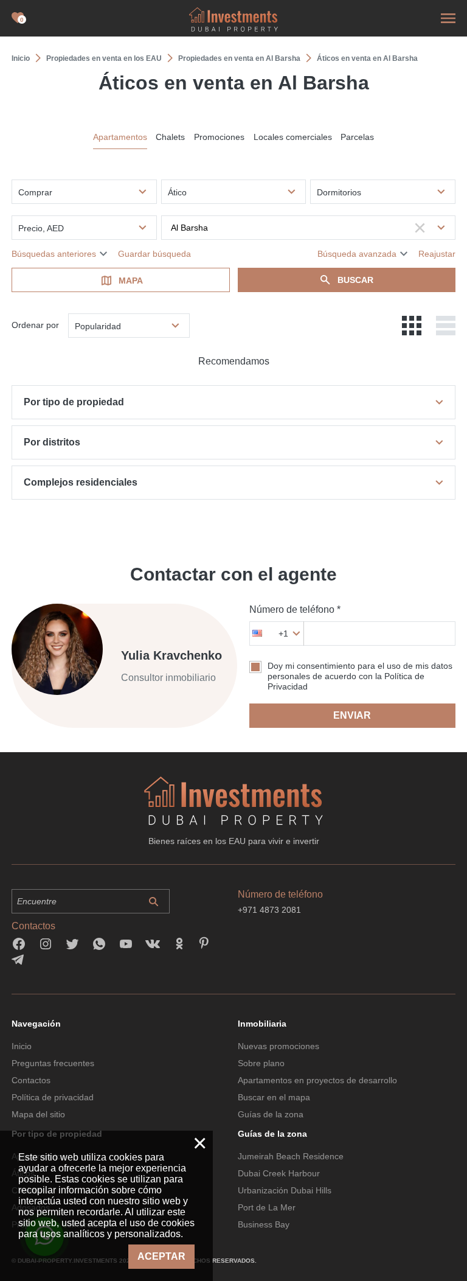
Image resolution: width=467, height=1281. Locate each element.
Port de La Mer (267, 1207)
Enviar (352, 715)
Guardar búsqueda (154, 254)
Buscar (355, 280)
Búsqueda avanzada (356, 254)
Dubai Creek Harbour (279, 1173)
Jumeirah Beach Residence (291, 1156)
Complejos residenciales (80, 482)
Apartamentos (120, 137)
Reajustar (436, 254)
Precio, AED (41, 228)
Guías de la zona (270, 1114)
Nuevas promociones (278, 1046)
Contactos (31, 1080)
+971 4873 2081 (269, 910)
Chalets (170, 137)
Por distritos (52, 442)
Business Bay (263, 1224)
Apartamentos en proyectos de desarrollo (317, 1080)
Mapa (131, 280)
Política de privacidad (53, 1097)
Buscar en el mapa (274, 1097)
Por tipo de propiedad (74, 402)
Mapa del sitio (38, 1114)
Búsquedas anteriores (54, 254)
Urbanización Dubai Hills (284, 1190)
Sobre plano (261, 1063)
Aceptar (161, 1256)
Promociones (219, 137)
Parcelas (357, 137)
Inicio (22, 1046)
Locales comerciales (293, 137)
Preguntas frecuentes (53, 1063)
